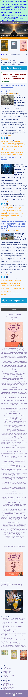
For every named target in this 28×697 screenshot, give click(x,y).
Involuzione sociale (10, 148)
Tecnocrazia (9, 216)
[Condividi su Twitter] (4, 138)
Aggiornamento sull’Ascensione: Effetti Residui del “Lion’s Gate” (14, 633)
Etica (18, 146)
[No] (26, 693)
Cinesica (11, 283)
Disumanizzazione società (10, 146)
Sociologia (16, 293)
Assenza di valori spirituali (7, 141)
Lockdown (6, 288)
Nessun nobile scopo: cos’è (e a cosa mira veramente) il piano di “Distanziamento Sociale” (14, 224)
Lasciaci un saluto (7, 668)
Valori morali (7, 154)
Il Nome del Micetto (7, 625)
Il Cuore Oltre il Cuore (7, 638)
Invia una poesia (7, 672)
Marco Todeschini (7, 686)
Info (4, 670)
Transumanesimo (10, 152)
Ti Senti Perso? (6, 630)
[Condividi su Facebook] (7, 138)
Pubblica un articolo (7, 671)
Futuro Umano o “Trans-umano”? (12, 158)
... (14, 427)
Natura (22, 148)
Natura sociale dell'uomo (16, 288)
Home (2, 54)
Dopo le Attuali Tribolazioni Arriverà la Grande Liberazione (13, 640)
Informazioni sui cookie (8, 675)
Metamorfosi (7, 91)
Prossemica (9, 291)
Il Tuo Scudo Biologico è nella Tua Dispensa (13, 644)
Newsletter (5, 674)
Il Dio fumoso (6, 690)
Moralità (18, 148)
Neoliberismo (12, 210)
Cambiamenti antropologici (7, 207)
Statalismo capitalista (10, 215)
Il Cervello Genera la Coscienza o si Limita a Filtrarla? (12, 623)
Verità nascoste (11, 279)
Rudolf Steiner (6, 683)
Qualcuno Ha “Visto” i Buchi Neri (10, 642)
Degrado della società (9, 144)
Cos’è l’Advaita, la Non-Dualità (9, 629)
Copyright (5, 678)
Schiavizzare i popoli (13, 213)
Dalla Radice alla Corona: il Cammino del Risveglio (14, 618)
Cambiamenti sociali (11, 282)
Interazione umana (11, 286)
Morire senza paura (7, 688)
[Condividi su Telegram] (2, 138)
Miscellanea (10, 140)
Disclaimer (5, 676)
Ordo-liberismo (10, 212)
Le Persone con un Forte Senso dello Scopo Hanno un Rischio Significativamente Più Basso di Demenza (14, 645)
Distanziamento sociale (9, 285)
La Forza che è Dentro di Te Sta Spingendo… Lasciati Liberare (12, 620)
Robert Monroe (6, 681)
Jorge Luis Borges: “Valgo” (8, 631)
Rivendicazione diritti (9, 293)
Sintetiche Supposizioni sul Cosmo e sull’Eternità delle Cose (13, 636)
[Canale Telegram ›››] (14, 70)
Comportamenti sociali (12, 143)
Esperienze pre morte (8, 684)
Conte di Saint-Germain (8, 687)
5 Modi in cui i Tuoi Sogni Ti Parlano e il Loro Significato (12, 627)
